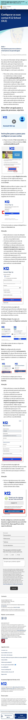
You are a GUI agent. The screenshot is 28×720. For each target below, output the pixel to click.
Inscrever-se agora (8, 716)
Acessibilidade (4, 667)
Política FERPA (4, 659)
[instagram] (5, 618)
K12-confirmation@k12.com (14, 78)
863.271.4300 (17, 607)
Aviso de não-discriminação (6, 655)
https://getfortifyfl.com (21, 630)
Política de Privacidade (17, 584)
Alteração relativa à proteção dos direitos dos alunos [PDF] (13, 657)
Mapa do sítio (4, 674)
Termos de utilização (7, 584)
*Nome (7, 535)
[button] (14, 121)
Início (3, 46)
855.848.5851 (4, 606)
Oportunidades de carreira (6, 652)
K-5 (7, 554)
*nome (6, 538)
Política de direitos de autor (7, 671)
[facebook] (2, 618)
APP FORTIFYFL (4, 623)
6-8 (13, 554)
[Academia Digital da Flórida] (6, 7)
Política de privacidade (5, 662)
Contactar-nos (4, 650)
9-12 (18, 554)
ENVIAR (14, 588)
